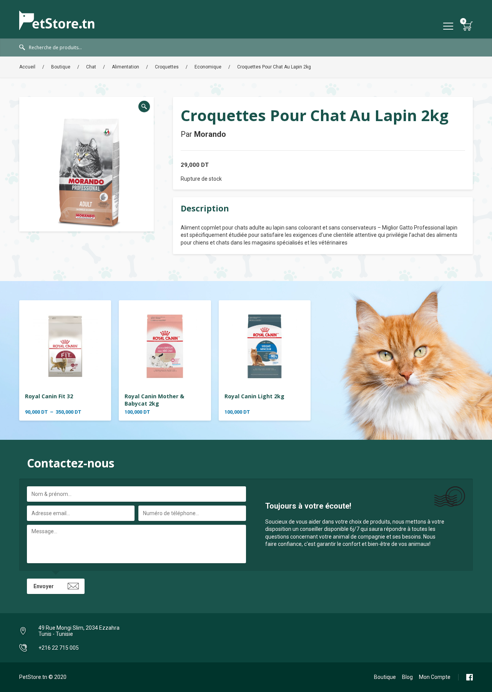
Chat (91, 67)
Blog (407, 677)
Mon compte (434, 677)
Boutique (60, 67)
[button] (144, 106)
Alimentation (125, 67)
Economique (207, 67)
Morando (210, 134)
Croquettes (167, 67)
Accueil (27, 67)
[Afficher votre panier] (468, 26)
